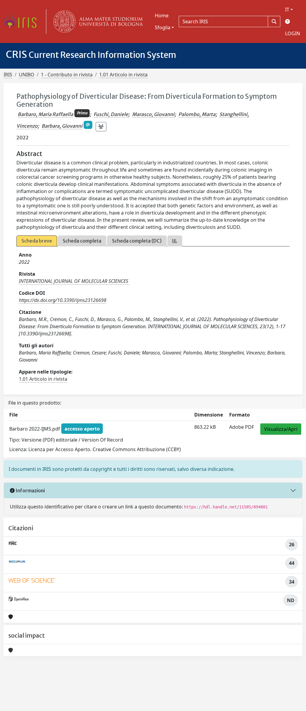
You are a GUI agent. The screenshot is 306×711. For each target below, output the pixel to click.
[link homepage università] (97, 21)
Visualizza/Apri (280, 429)
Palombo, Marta (196, 114)
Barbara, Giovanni (62, 126)
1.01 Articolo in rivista (123, 74)
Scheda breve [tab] (37, 241)
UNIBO (26, 74)
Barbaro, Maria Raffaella (45, 114)
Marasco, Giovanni (153, 114)
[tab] (174, 240)
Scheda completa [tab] (82, 241)
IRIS (8, 74)
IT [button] (287, 9)
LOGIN (292, 33)
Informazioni (30, 490)
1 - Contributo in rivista (67, 74)
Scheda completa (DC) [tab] (137, 241)
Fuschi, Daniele (111, 114)
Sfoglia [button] (162, 27)
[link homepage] (22, 21)
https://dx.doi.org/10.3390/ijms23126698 (62, 300)
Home (162, 15)
